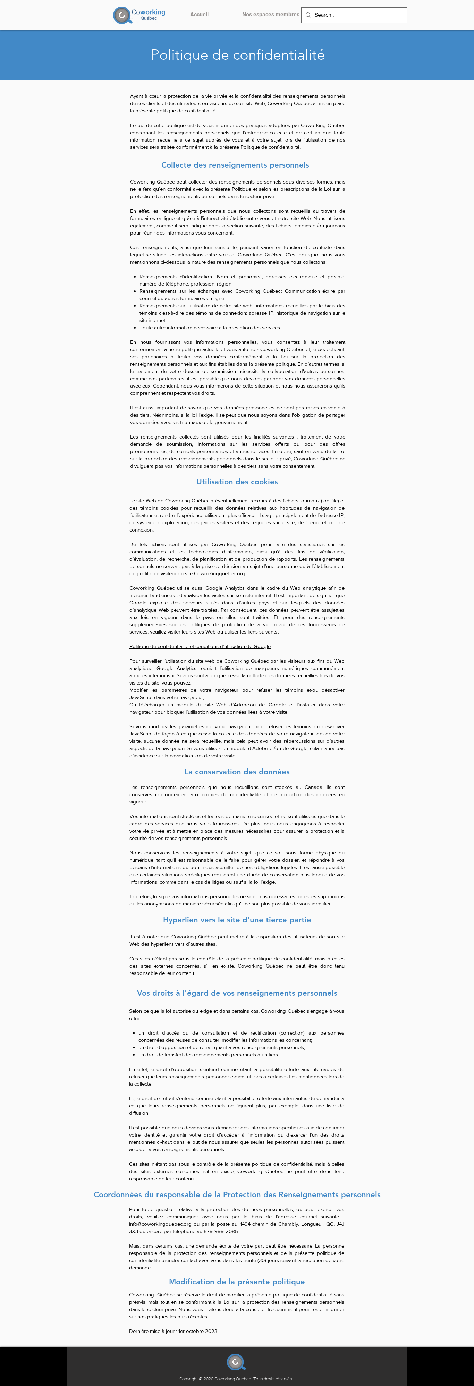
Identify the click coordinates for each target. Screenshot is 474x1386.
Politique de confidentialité (238, 54)
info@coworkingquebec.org (160, 1224)
